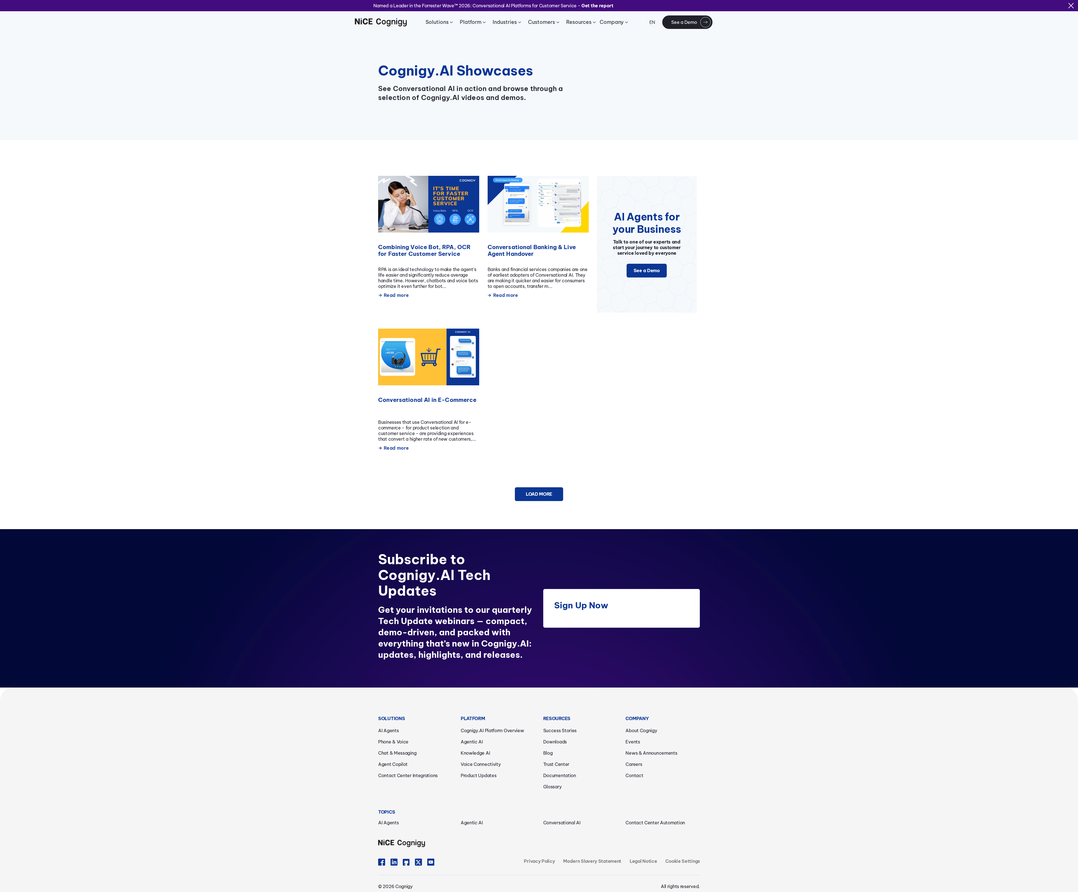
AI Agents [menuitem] (388, 730)
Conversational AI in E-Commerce (427, 399)
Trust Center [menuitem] (556, 764)
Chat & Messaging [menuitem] (397, 753)
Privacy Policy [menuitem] (539, 861)
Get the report (597, 5)
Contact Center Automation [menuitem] (655, 822)
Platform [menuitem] (470, 22)
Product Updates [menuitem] (479, 775)
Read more (396, 295)
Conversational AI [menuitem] (562, 822)
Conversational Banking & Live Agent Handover (532, 250)
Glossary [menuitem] (552, 786)
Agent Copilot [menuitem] (393, 764)
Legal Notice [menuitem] (643, 861)
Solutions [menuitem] (437, 22)
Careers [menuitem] (633, 764)
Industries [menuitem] (505, 22)
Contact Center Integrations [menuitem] (408, 775)
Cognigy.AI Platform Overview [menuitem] (492, 730)
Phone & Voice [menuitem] (393, 742)
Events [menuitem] (632, 742)
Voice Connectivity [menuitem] (481, 764)
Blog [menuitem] (548, 753)
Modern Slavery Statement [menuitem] (592, 861)
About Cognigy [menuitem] (641, 730)
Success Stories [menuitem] (560, 730)
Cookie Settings (682, 861)
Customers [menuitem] (541, 22)
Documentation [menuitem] (559, 775)
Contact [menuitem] (634, 775)
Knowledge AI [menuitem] (475, 753)
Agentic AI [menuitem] (472, 742)
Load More (539, 494)
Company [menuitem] (612, 22)
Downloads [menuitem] (555, 742)
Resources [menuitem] (578, 22)
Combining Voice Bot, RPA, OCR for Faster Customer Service (424, 250)
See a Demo (684, 22)
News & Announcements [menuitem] (651, 753)
